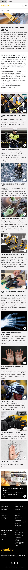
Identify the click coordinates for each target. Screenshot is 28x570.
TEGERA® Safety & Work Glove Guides (13, 218)
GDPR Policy (18, 537)
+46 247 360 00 (4, 506)
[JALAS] (10, 1)
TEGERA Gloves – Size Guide (9, 461)
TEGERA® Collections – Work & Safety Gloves (13, 184)
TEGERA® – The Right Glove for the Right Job (13, 115)
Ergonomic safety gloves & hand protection (12, 367)
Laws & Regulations (19, 535)
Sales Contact (4, 509)
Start (2, 10)
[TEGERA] (3, 1)
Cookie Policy (18, 540)
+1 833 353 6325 (19, 506)
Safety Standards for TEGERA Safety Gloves (13, 291)
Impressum (17, 539)
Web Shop (17, 523)
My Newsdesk (18, 527)
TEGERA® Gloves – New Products (11, 149)
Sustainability (4, 534)
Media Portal (18, 525)
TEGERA (7, 10)
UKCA (16, 545)
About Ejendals (4, 532)
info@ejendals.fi (4, 517)
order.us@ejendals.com (20, 507)
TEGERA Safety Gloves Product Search (13, 489)
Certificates (3, 536)
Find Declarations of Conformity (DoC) (19, 543)
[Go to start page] (5, 5)
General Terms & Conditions (19, 533)
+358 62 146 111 (4, 515)
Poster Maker (18, 520)
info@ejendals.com (5, 507)
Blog (2, 539)
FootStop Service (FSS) (20, 522)
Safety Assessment (19, 517)
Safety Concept (18, 515)
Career (2, 537)
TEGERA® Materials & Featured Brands (13, 255)
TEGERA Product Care (8, 401)
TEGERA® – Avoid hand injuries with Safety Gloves (12, 333)
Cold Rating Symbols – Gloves (10, 432)
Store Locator (18, 518)
